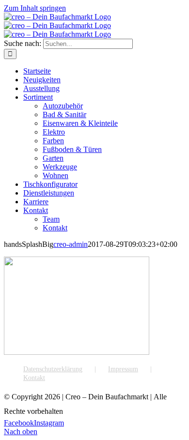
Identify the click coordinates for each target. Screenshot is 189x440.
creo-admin (70, 244)
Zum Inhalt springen (35, 8)
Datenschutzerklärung (52, 369)
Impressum (123, 369)
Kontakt (34, 377)
